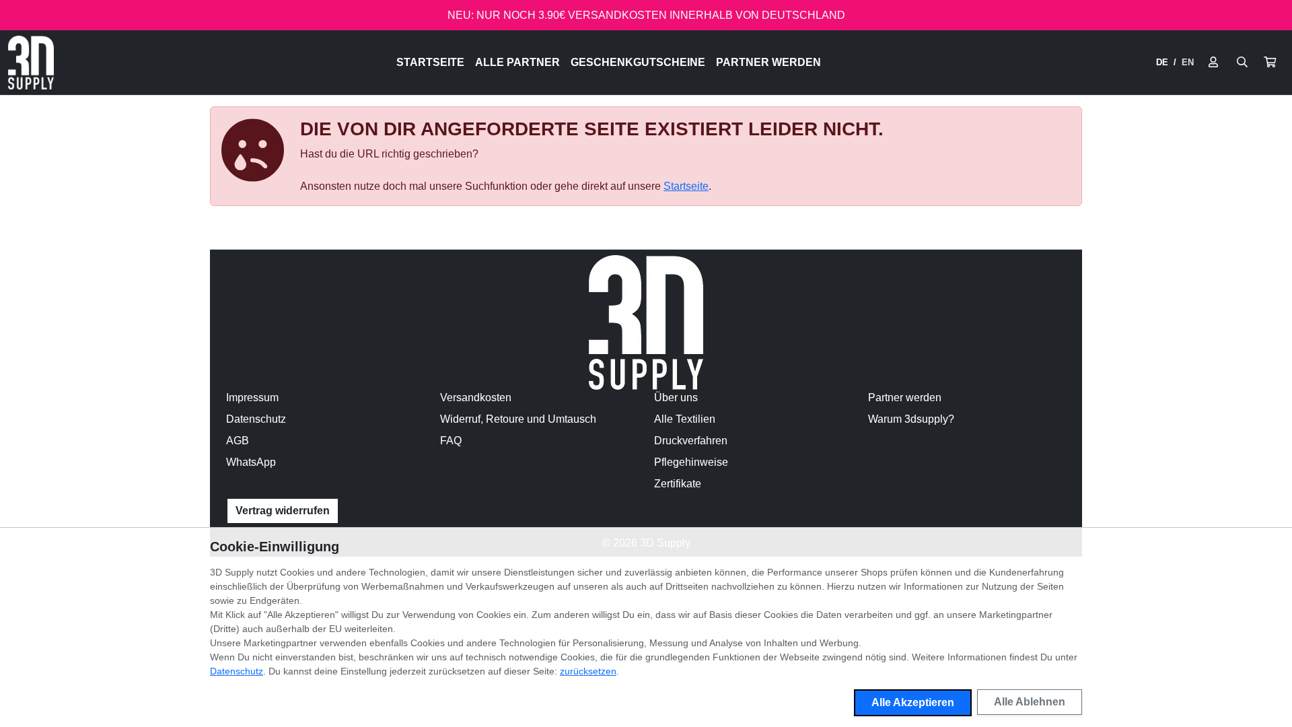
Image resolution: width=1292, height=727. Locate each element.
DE (1162, 62)
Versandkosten (475, 397)
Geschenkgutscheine (638, 62)
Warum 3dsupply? (911, 419)
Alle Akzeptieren (912, 702)
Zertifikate (677, 483)
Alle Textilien (684, 419)
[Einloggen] (1213, 62)
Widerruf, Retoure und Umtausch (518, 419)
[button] (1270, 62)
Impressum (252, 397)
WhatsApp (251, 462)
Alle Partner (517, 62)
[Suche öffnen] (1242, 62)
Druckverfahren (690, 440)
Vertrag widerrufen (283, 510)
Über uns (676, 397)
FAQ (451, 440)
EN (1188, 62)
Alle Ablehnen (1029, 701)
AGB (237, 440)
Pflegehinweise (691, 462)
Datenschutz (256, 419)
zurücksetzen (588, 671)
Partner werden (768, 62)
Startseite (430, 62)
